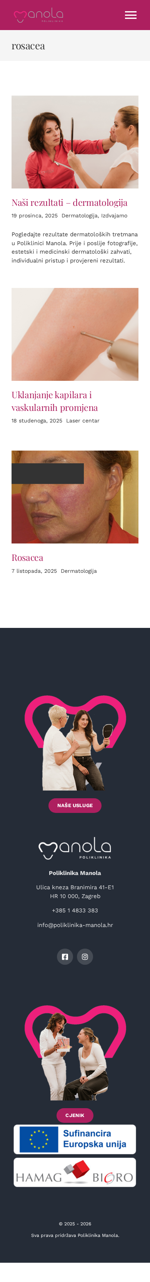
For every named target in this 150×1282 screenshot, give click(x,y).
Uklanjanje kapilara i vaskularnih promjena (55, 401)
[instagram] (85, 957)
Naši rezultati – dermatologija (70, 202)
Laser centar (83, 420)
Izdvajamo (114, 215)
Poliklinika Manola (98, 1235)
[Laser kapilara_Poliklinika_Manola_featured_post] (75, 290)
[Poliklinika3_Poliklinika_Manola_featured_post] (75, 98)
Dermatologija (80, 215)
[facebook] (65, 957)
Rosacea (27, 557)
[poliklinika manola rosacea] (75, 453)
